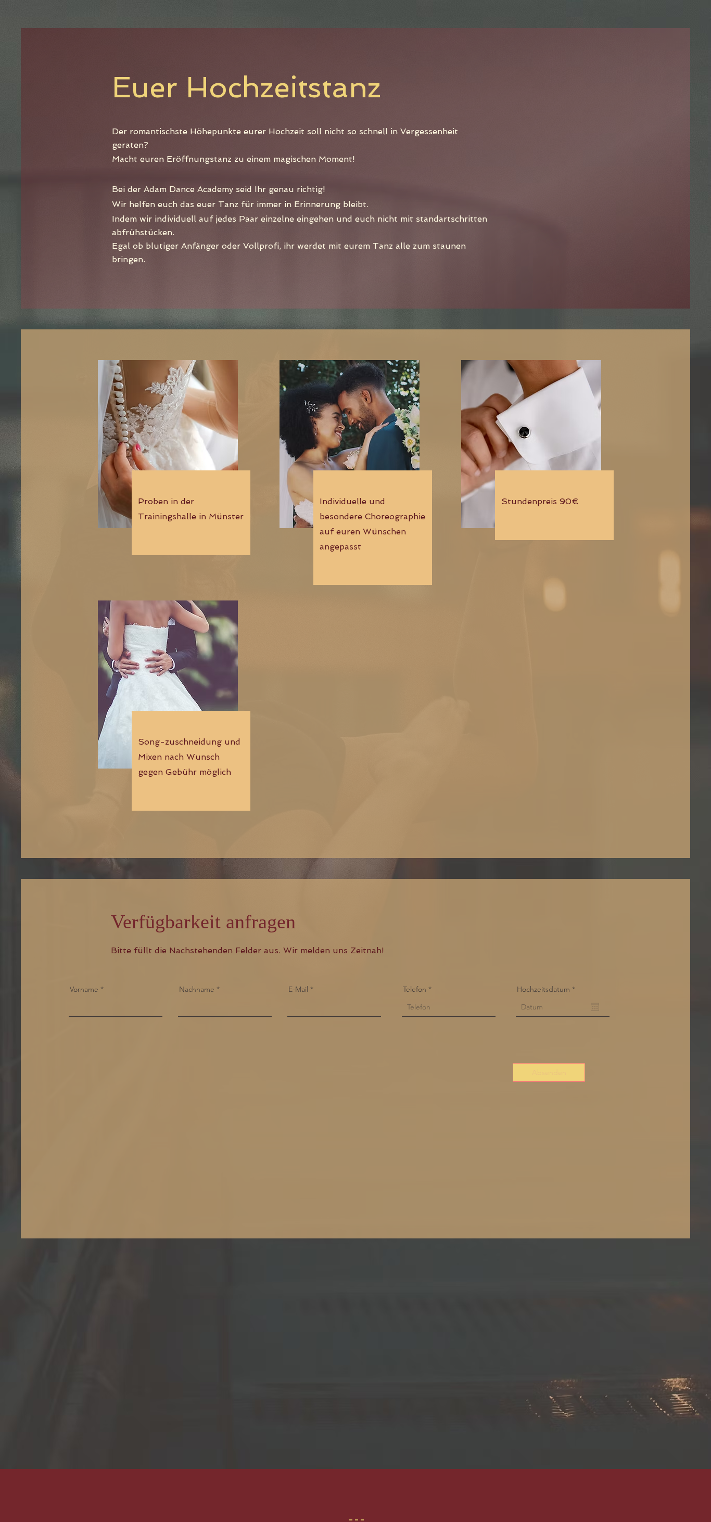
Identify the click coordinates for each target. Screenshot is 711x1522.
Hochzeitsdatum (548, 989)
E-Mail (298, 989)
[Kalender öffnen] (595, 1007)
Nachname (196, 989)
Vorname (84, 989)
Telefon (414, 989)
